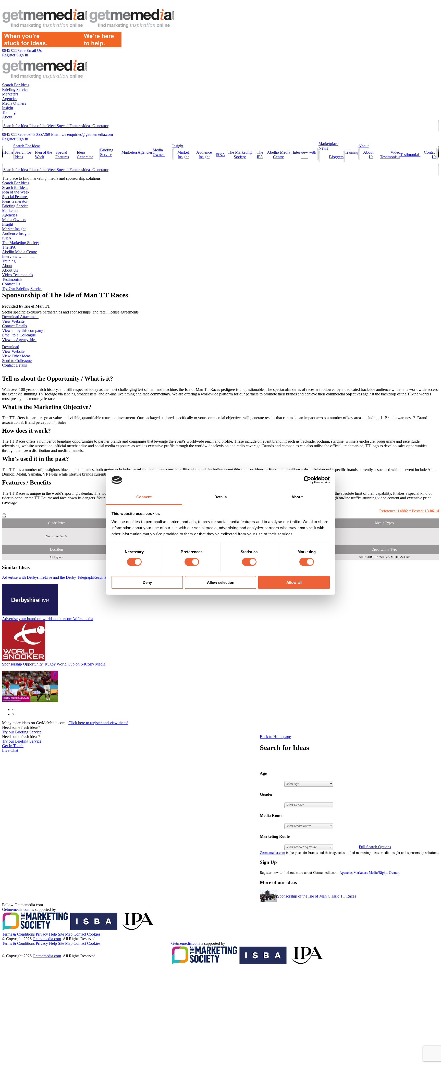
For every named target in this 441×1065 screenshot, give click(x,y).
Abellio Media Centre (278, 154)
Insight (7, 108)
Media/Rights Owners (384, 872)
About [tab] (297, 497)
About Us (10, 270)
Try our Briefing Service (21, 732)
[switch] (192, 562)
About (7, 117)
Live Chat (10, 750)
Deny (147, 582)
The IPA (260, 154)
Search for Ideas (16, 126)
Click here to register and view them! (98, 723)
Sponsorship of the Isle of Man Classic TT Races (316, 896)
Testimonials (410, 154)
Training (9, 112)
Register (8, 139)
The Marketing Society (240, 154)
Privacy (42, 934)
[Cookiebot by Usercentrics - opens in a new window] (307, 480)
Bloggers (336, 157)
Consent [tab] (144, 497)
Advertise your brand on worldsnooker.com (47, 618)
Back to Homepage (275, 736)
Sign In (22, 139)
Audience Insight (204, 154)
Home (8, 152)
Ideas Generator (95, 126)
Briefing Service (15, 89)
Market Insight (183, 154)
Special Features (70, 126)
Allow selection (220, 582)
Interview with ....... (304, 154)
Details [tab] (220, 497)
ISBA (220, 154)
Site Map (65, 934)
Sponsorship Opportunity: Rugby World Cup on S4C (53, 664)
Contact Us (11, 284)
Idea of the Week (43, 126)
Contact (80, 934)
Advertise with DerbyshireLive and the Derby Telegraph (55, 577)
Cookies (93, 934)
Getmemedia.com (272, 852)
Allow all (294, 582)
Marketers (10, 94)
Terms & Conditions (18, 934)
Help (53, 934)
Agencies (9, 98)
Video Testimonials (390, 154)
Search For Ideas (15, 85)
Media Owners (14, 103)
